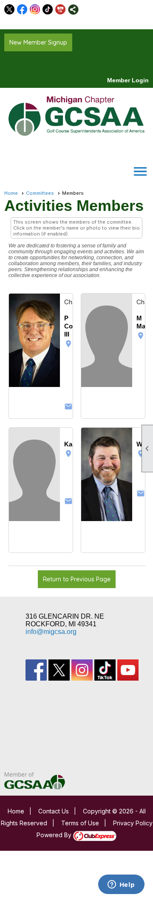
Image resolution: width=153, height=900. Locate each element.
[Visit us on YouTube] (60, 9)
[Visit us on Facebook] (22, 9)
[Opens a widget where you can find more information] (121, 885)
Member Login (128, 80)
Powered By (55, 834)
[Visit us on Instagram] (35, 9)
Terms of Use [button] (80, 823)
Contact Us (53, 811)
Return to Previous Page (76, 579)
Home (11, 193)
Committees (40, 193)
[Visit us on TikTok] (47, 9)
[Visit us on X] (9, 9)
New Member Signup (38, 42)
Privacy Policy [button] (133, 823)
